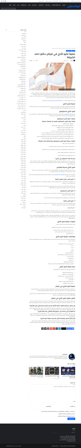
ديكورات (24, 121)
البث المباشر (23, 38)
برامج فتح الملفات (22, 79)
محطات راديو (23, 200)
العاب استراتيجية (23, 44)
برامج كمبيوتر (23, 81)
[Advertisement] (40, 19)
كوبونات (24, 194)
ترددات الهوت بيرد (22, 97)
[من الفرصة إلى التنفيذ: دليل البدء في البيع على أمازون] (68, 371)
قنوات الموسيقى (23, 169)
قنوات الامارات (23, 148)
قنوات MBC (23, 139)
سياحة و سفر (23, 126)
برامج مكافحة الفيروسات (21, 86)
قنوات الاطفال (23, 145)
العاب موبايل (23, 55)
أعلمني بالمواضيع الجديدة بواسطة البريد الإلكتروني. (66, 416)
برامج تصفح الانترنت (22, 71)
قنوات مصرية (23, 189)
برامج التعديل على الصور (21, 62)
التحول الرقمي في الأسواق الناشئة (37, 376)
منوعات (24, 205)
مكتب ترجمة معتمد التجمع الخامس (11, 445)
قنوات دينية (24, 178)
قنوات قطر (24, 185)
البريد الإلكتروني (72, 406)
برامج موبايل (23, 90)
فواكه (25, 137)
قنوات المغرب (23, 167)
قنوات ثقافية (23, 176)
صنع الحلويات (23, 134)
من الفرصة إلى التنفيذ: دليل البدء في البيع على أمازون (68, 376)
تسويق (70, 48)
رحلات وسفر (23, 123)
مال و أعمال (23, 198)
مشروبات (24, 202)
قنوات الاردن (23, 143)
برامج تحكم (24, 68)
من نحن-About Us (62, 1)
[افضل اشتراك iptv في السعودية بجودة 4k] (52, 371)
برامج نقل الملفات (22, 92)
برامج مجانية (23, 82)
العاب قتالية (24, 51)
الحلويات (24, 40)
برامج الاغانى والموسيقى (21, 57)
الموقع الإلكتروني (48, 406)
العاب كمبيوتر (23, 53)
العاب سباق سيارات (22, 49)
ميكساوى (71, 60)
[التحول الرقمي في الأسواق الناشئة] (36, 371)
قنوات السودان (23, 159)
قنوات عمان (23, 181)
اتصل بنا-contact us (48, 1)
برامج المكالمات (23, 66)
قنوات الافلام (23, 147)
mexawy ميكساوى (55, 445)
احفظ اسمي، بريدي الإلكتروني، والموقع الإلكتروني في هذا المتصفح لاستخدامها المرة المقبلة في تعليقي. (57, 411)
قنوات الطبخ (23, 161)
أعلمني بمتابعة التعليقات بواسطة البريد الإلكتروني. (66, 413)
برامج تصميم (23, 73)
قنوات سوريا (23, 180)
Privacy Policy (55, 1)
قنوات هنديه (23, 191)
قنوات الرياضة (23, 156)
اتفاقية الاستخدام (41, 1)
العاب (25, 42)
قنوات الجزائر (23, 152)
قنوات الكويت (23, 165)
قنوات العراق (23, 163)
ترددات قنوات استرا (22, 99)
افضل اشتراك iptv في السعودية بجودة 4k (52, 376)
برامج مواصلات (23, 88)
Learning (24, 33)
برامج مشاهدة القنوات (22, 84)
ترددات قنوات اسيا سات (21, 101)
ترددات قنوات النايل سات (21, 103)
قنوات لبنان (24, 187)
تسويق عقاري (23, 112)
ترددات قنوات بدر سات (22, 104)
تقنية (25, 115)
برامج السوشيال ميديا (22, 64)
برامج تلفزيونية (23, 75)
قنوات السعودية (23, 158)
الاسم (74, 401)
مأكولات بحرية (23, 196)
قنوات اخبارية (23, 141)
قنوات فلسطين (23, 183)
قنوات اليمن (23, 170)
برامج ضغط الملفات (22, 77)
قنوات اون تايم (23, 172)
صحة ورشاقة (69, 50)
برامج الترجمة (23, 60)
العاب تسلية (23, 46)
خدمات (24, 119)
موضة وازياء (23, 207)
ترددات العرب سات (22, 93)
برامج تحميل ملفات (22, 70)
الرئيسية (68, 1)
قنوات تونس (23, 174)
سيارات (24, 128)
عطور (25, 136)
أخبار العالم (24, 35)
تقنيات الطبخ (23, 114)
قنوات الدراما (23, 154)
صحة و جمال (23, 130)
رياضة (24, 125)
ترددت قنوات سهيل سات (21, 108)
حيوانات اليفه (23, 117)
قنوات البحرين (23, 150)
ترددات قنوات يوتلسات (22, 106)
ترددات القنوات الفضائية (21, 95)
